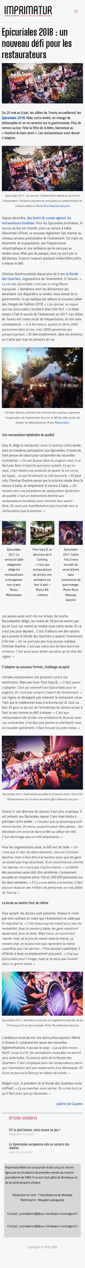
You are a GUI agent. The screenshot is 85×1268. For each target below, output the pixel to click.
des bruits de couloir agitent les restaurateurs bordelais (36, 220)
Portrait (28, 1134)
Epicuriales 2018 (13, 118)
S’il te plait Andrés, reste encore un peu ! (34, 1130)
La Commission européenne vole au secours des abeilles (39, 1146)
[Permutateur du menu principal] (76, 11)
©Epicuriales (62, 422)
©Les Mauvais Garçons (56, 205)
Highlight (15, 1134)
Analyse (14, 1152)
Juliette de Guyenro (69, 1104)
